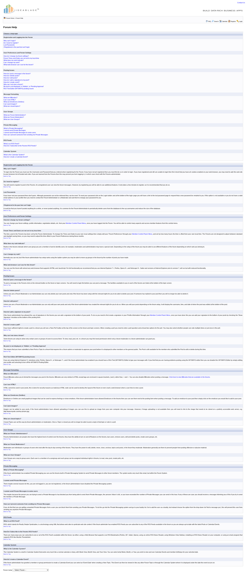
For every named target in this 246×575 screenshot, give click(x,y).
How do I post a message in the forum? (17, 74)
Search (216, 21)
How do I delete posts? (11, 76)
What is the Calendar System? (14, 155)
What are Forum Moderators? (14, 117)
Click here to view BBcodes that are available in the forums (189, 377)
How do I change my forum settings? (16, 56)
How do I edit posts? (11, 78)
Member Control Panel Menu (76, 223)
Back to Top (7, 176)
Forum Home (10, 18)
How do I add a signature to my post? (16, 80)
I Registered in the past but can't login (17, 47)
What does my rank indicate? (14, 60)
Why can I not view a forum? (13, 84)
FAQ (209, 21)
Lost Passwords (9, 45)
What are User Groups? (12, 119)
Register (233, 21)
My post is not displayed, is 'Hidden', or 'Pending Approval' (24, 86)
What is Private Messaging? (13, 128)
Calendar (224, 21)
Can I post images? (10, 104)
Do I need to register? (11, 43)
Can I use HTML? (10, 100)
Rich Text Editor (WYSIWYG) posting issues (19, 89)
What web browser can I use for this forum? (18, 65)
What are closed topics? (12, 106)
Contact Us (241, 3)
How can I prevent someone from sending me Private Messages (26, 135)
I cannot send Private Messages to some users (20, 132)
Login (240, 21)
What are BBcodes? (10, 98)
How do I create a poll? (12, 82)
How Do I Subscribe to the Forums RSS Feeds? (20, 146)
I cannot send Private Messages (15, 130)
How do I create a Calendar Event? (16, 157)
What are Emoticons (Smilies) (14, 102)
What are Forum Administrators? (15, 115)
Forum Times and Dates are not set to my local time (21, 58)
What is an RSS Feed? (11, 144)
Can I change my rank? (12, 62)
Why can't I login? (10, 41)
